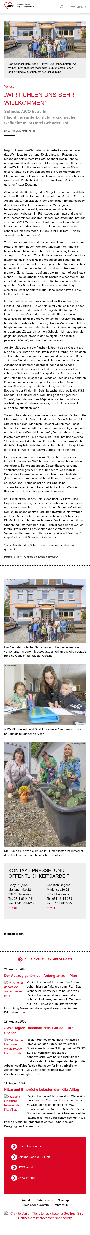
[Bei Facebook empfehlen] (34, 934)
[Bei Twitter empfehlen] (29, 934)
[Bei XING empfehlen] (45, 934)
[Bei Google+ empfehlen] (39, 934)
